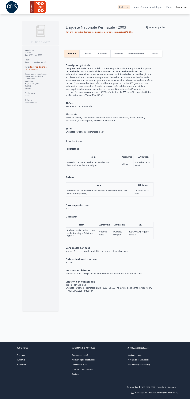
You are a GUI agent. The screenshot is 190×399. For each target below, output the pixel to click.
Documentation (136, 53)
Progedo (160, 387)
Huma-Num (21, 364)
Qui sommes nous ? (80, 355)
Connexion (181, 7)
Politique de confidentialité (138, 360)
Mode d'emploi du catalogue (148, 7)
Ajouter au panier (155, 27)
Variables (102, 53)
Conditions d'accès (79, 364)
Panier (169, 7)
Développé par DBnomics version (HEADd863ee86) (156, 392)
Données (118, 53)
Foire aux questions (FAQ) (82, 369)
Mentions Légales (135, 355)
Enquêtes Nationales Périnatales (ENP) (36, 68)
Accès (155, 53)
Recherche (124, 7)
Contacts (75, 374)
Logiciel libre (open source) (139, 364)
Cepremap (21, 355)
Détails (87, 53)
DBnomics (21, 360)
